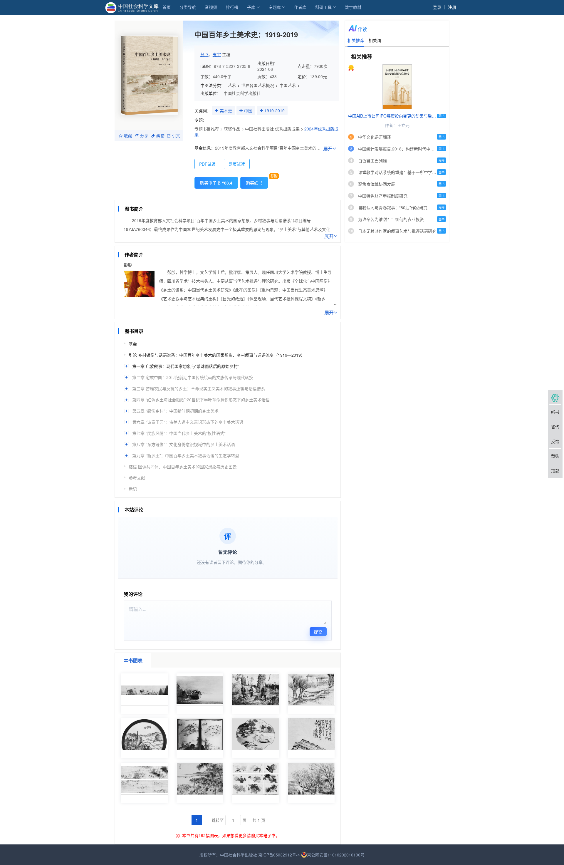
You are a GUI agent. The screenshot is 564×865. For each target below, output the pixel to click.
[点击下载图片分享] (219, 196)
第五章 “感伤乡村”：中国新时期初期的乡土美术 (175, 411)
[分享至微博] (155, 196)
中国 (248, 110)
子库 (251, 7)
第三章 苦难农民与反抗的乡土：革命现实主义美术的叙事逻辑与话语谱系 (198, 388)
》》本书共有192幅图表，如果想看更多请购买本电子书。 (228, 835)
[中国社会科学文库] (133, 7)
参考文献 (137, 478)
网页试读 (237, 164)
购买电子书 (216, 183)
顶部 (555, 471)
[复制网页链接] (144, 196)
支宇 (217, 54)
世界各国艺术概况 (257, 85)
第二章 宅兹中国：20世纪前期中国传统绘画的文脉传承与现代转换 (192, 377)
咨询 (555, 427)
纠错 (160, 135)
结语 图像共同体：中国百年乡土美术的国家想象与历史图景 (183, 467)
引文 (176, 135)
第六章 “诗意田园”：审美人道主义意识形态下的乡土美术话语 (187, 422)
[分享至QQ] (166, 196)
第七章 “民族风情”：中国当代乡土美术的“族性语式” (179, 433)
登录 (437, 7)
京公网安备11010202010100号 (336, 855)
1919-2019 (274, 110)
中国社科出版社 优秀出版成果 (272, 129)
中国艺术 (287, 85)
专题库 (274, 7)
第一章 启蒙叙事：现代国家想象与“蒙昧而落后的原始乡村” (185, 366)
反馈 (555, 441)
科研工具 (323, 7)
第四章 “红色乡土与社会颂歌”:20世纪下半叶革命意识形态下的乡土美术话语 (201, 400)
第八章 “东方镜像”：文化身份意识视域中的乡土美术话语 (183, 444)
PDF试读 (207, 164)
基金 (133, 344)
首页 (166, 7)
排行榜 (232, 7)
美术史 (226, 110)
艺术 (232, 85)
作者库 (300, 7)
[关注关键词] (216, 111)
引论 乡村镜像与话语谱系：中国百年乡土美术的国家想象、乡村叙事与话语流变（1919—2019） (217, 355)
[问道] (555, 397)
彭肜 (204, 54)
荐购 (274, 175)
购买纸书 (254, 183)
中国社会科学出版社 (242, 93)
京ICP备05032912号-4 (279, 855)
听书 (555, 412)
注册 (452, 7)
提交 (318, 632)
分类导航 (187, 7)
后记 (133, 489)
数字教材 (353, 7)
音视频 (211, 7)
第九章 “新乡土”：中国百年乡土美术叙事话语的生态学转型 (185, 455)
